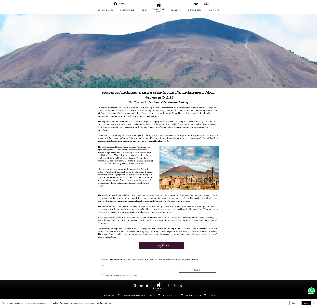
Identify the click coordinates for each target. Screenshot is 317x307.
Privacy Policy (105, 303)
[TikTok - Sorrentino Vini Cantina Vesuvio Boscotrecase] (181, 285)
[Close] (314, 303)
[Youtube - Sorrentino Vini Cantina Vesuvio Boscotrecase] (141, 285)
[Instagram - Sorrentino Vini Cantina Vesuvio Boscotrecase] (168, 285)
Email (103, 265)
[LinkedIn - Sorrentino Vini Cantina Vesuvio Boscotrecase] (175, 285)
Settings (295, 303)
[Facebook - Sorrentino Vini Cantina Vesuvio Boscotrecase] (147, 285)
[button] (195, 4)
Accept (306, 303)
